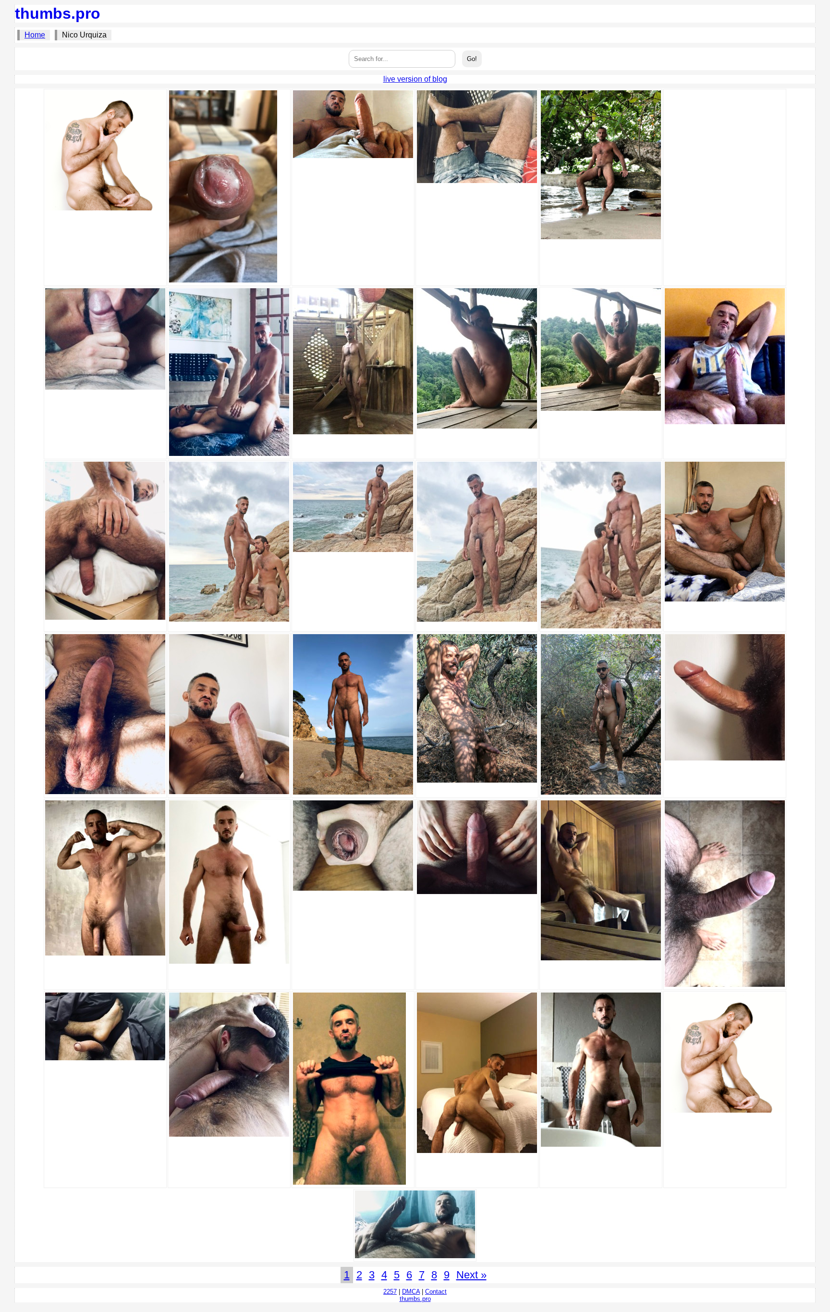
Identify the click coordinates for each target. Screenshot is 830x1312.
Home (34, 35)
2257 (390, 1291)
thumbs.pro (57, 13)
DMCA (411, 1291)
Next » (471, 1275)
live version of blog (415, 79)
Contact (436, 1291)
